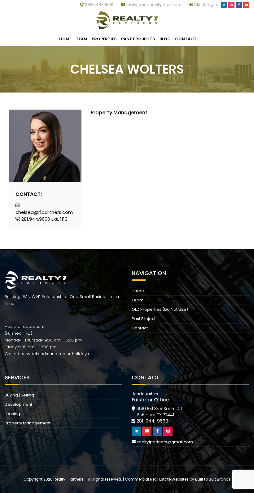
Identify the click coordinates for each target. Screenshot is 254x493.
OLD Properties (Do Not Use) (160, 309)
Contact (186, 39)
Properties (104, 39)
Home (65, 39)
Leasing (12, 414)
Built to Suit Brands (213, 479)
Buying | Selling (19, 395)
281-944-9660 (98, 4)
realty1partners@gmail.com (153, 4)
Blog (165, 39)
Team (81, 39)
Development (18, 404)
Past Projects (138, 39)
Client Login (205, 4)
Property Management (27, 423)
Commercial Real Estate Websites (157, 479)
